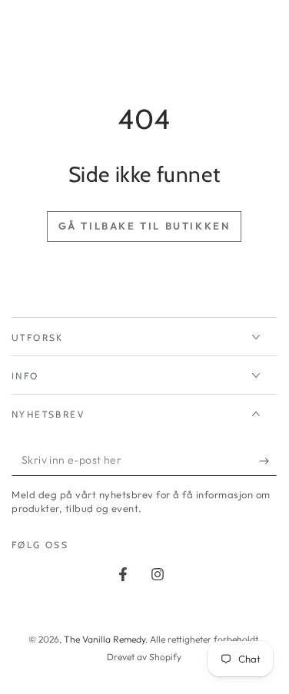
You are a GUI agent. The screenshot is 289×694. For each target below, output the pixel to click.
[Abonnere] (268, 461)
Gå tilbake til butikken (144, 226)
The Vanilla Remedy (104, 639)
